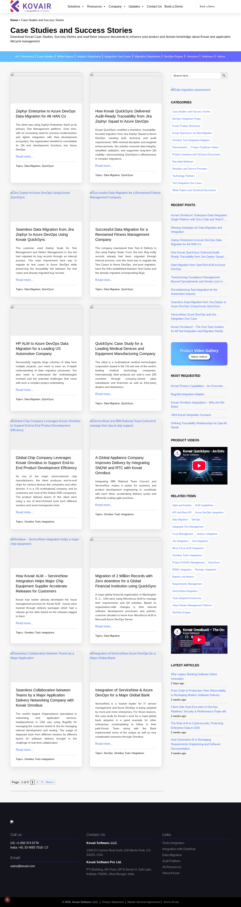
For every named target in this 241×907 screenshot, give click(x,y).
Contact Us (154, 6)
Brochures (28, 56)
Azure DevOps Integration (209, 512)
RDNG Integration (181, 569)
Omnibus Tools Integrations (39, 521)
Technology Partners (183, 175)
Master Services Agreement (143, 901)
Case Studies (45, 56)
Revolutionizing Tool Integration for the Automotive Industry (194, 291)
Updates (134, 6)
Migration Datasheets (147, 56)
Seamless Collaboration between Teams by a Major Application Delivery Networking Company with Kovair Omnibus (45, 697)
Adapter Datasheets (89, 56)
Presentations (179, 147)
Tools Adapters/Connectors (187, 598)
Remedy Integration (205, 569)
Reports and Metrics (183, 576)
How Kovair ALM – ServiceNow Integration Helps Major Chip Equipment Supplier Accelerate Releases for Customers (42, 583)
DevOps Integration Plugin (186, 118)
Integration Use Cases (117, 56)
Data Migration (32, 166)
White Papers (65, 56)
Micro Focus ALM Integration (188, 548)
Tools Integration (173, 843)
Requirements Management (187, 583)
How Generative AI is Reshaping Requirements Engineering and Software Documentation (195, 744)
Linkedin (21, 880)
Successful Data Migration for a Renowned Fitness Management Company (122, 234)
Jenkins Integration (207, 533)
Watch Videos (199, 356)
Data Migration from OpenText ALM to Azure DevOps (198, 267)
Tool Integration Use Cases (187, 183)
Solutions (74, 6)
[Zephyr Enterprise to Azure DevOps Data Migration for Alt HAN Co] (46, 88)
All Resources (171, 867)
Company (115, 6)
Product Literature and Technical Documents (196, 154)
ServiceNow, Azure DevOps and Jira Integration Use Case (193, 316)
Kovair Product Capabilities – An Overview (197, 386)
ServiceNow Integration (185, 591)
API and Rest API (182, 512)
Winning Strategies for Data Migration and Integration (196, 229)
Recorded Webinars (183, 161)
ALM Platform (171, 861)
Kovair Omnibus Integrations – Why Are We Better (197, 404)
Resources (94, 6)
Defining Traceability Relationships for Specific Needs (199, 425)
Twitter (13, 880)
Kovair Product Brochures (186, 125)
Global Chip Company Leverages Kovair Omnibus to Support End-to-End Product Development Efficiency (46, 463)
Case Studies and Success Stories (191, 111)
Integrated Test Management (188, 526)
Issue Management (182, 533)
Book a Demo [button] (207, 6)
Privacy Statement (113, 901)
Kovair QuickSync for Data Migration (192, 133)
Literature (192, 56)
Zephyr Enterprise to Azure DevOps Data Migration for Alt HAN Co (46, 113)
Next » (50, 782)
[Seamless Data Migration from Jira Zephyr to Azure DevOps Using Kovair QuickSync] (46, 206)
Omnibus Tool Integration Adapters (191, 140)
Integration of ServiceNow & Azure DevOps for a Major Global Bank (124, 692)
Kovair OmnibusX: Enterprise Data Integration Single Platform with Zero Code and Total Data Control (199, 217)
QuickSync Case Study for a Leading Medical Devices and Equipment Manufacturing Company (125, 348)
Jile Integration (180, 541)
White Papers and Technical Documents (194, 190)
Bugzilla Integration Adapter (187, 394)
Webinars (207, 56)
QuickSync (48, 166)
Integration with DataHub (178, 849)
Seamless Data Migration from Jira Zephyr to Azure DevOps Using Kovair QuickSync (45, 234)
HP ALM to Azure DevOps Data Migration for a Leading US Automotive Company (42, 348)
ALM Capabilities (204, 505)
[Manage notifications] (7, 900)
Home (14, 20)
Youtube (28, 880)
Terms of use (171, 901)
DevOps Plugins (173, 56)
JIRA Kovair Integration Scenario (191, 414)
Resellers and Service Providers (189, 168)
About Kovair (171, 873)
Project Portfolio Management (188, 562)
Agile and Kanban (181, 505)
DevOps (108, 753)
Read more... (24, 156)
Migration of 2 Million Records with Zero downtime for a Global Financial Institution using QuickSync (125, 581)
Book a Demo (174, 6)
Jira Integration (200, 541)
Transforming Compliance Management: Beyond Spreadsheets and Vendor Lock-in (197, 279)
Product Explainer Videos (205, 147)
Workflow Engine (181, 612)
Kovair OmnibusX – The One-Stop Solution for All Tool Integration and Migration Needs (197, 329)
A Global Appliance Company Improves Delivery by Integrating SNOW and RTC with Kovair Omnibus (122, 465)
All (16, 56)
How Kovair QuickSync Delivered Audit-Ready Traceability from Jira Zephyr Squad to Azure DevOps (123, 116)
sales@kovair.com (22, 866)
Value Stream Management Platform (192, 605)
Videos (221, 56)
